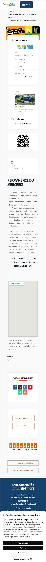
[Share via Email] (25, 392)
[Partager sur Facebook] (15, 387)
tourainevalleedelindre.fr (26, 77)
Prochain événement (21, 470)
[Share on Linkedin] (25, 387)
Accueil (10, 11)
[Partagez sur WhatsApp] (20, 392)
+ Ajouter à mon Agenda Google (23, 418)
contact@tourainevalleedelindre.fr (29, 70)
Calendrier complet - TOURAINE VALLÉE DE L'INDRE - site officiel (22, 16)
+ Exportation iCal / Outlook (23, 426)
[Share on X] (20, 387)
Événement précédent (25, 463)
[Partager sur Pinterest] (30, 387)
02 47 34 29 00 (22, 63)
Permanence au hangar (16, 20)
